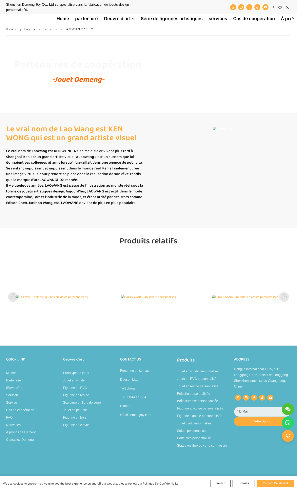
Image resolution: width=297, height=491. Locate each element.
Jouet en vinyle (74, 380)
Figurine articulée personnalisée (200, 408)
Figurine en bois (74, 417)
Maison (11, 373)
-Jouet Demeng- (78, 80)
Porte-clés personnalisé (194, 438)
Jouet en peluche (75, 410)
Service (11, 402)
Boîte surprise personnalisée (197, 401)
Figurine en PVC (75, 388)
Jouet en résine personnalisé (197, 386)
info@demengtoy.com (135, 415)
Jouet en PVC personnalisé (196, 378)
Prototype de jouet (76, 373)
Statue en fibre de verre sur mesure (202, 445)
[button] (293, 19)
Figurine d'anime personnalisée (199, 416)
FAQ (9, 417)
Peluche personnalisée (193, 393)
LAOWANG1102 (79, 29)
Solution (12, 395)
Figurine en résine (76, 395)
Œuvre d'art (14, 388)
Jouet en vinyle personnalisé (197, 371)
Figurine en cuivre (76, 425)
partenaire (47, 29)
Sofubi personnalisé (191, 430)
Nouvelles (13, 425)
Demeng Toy (18, 29)
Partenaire (13, 380)
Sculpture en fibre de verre (82, 402)
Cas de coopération (20, 410)
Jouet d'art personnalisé (194, 423)
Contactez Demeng (20, 439)
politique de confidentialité (160, 483)
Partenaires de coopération (78, 64)
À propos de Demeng (21, 432)
